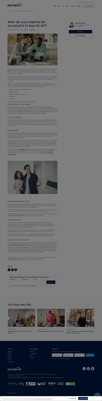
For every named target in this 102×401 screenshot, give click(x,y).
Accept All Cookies (83, 398)
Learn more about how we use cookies (43, 399)
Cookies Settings (72, 398)
